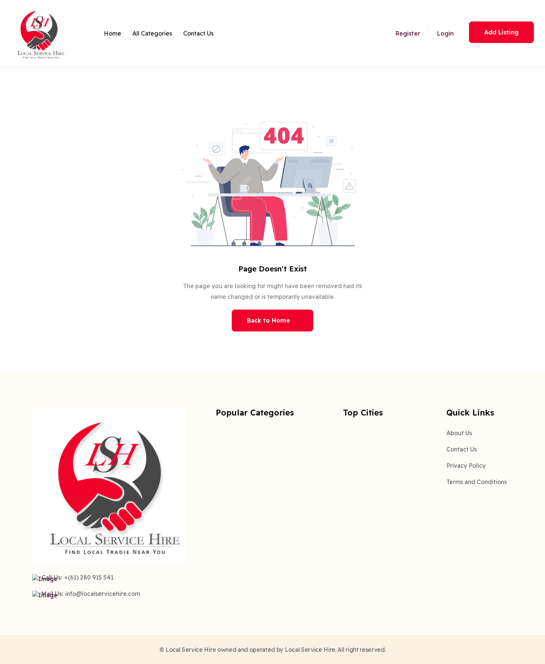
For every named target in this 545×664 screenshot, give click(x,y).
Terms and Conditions (476, 482)
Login (445, 33)
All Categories (152, 33)
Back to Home (268, 320)
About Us (459, 433)
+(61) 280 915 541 (88, 577)
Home (112, 33)
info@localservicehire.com (102, 593)
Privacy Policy (466, 465)
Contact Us (198, 33)
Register (408, 33)
